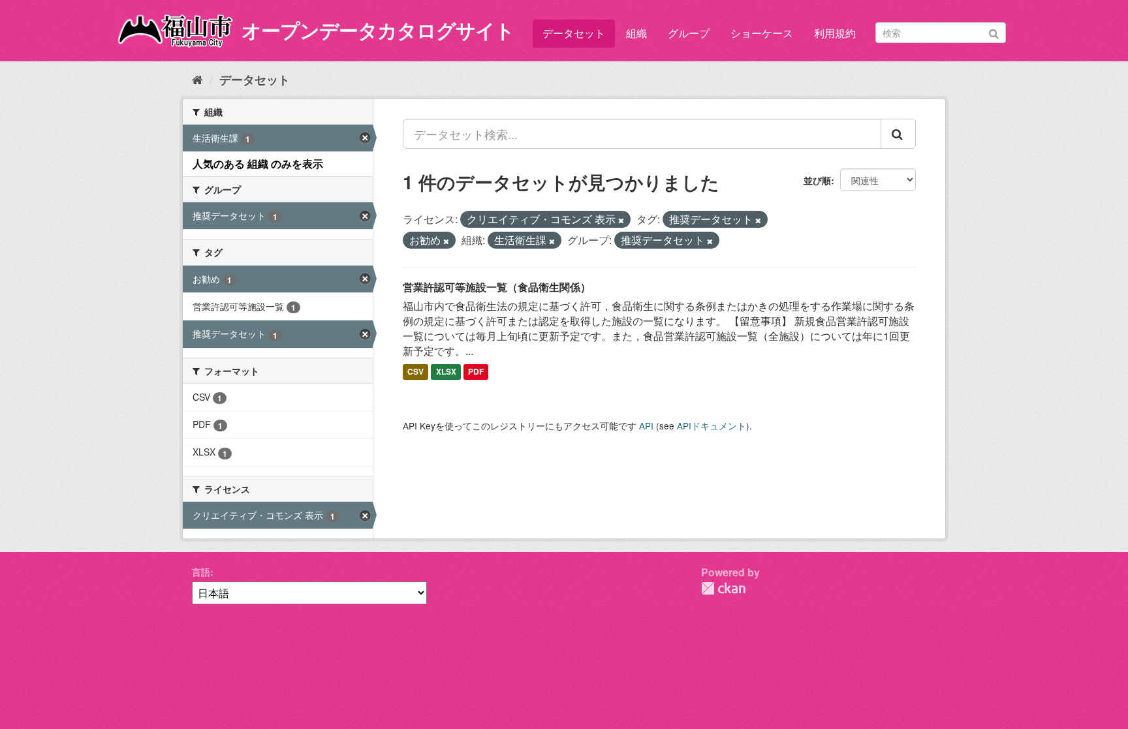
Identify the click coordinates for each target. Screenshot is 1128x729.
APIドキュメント (711, 425)
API (646, 425)
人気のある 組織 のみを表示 (258, 163)
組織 (636, 32)
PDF (476, 372)
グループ (689, 32)
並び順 (817, 180)
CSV (415, 372)
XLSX (446, 372)
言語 (201, 571)
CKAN (723, 588)
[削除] (621, 220)
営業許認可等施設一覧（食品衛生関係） (497, 286)
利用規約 (835, 32)
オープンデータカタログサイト (378, 30)
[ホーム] (197, 78)
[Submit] (993, 31)
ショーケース (761, 32)
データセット (573, 32)
